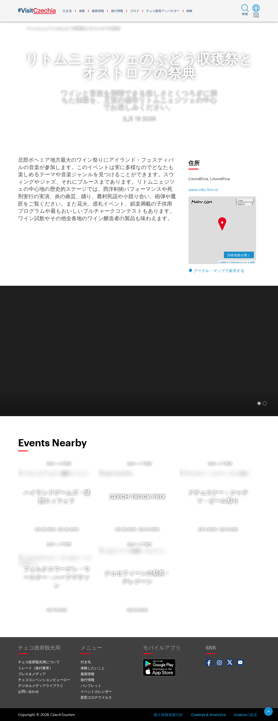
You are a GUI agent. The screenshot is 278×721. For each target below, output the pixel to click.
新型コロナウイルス (96, 697)
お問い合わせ (28, 691)
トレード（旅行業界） (35, 668)
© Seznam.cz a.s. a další (241, 262)
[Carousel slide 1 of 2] (259, 403)
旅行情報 (117, 11)
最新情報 (98, 11)
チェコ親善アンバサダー (163, 11)
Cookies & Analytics (208, 714)
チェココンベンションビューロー (44, 680)
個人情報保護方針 (168, 714)
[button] (245, 11)
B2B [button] (189, 11)
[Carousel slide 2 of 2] (265, 403)
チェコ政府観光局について (39, 662)
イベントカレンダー (96, 691)
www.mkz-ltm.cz (203, 189)
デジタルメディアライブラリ (40, 685)
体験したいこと (93, 668)
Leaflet (223, 262)
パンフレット (91, 685)
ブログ (134, 11)
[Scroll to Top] (268, 711)
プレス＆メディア (32, 674)
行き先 (67, 11)
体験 (82, 11)
